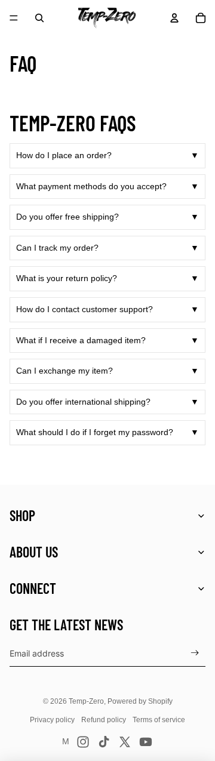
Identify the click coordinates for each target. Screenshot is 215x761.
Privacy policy (52, 720)
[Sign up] (195, 653)
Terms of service (159, 720)
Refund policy (103, 720)
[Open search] (39, 18)
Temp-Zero (86, 701)
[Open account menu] (174, 18)
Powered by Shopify (140, 701)
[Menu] (13, 18)
